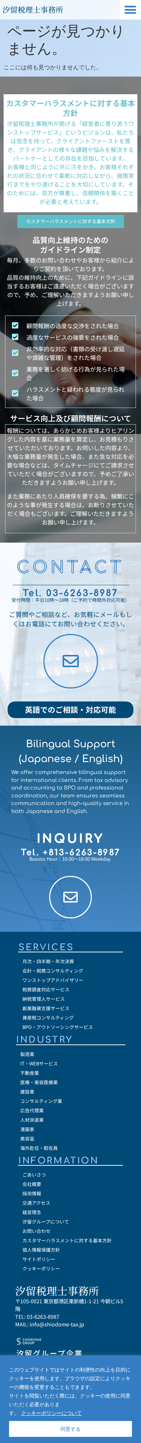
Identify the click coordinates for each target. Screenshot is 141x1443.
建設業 (27, 1091)
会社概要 (31, 1184)
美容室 (27, 1138)
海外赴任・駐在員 (39, 1147)
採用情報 (31, 1193)
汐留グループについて (45, 1221)
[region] (70, 1399)
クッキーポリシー (41, 1268)
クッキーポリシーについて (51, 1413)
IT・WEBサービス (39, 1063)
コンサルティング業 (41, 1101)
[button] (130, 9)
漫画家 (27, 1129)
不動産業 (29, 1072)
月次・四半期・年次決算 (48, 961)
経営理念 (31, 1212)
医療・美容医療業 (39, 1082)
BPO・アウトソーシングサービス (57, 1026)
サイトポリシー (38, 1259)
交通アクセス (36, 1202)
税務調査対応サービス (45, 989)
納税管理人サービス (43, 998)
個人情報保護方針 (41, 1249)
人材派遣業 (32, 1119)
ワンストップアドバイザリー (53, 980)
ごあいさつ (34, 1174)
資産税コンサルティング (48, 1017)
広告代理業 (32, 1110)
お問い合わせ (36, 1230)
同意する (70, 1429)
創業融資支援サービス (45, 1008)
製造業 (27, 1054)
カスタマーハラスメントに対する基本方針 (67, 1240)
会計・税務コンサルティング (52, 970)
